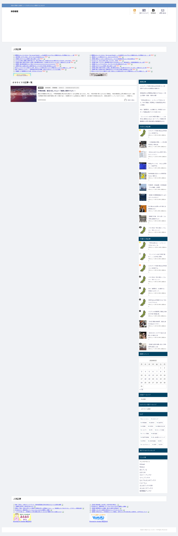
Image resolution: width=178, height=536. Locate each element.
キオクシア (155, 419)
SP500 (144, 441)
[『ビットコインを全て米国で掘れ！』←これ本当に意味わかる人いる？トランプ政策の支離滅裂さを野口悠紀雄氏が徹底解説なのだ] (143, 256)
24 (141, 382)
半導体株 (144, 422)
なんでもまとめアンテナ (148, 480)
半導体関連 (54, 87)
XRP (155, 444)
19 (149, 379)
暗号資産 (155, 433)
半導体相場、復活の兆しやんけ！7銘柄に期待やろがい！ (57, 91)
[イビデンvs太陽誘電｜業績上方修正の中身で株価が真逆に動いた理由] (143, 313)
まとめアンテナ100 (146, 485)
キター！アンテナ (145, 475)
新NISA (152, 422)
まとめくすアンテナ (146, 488)
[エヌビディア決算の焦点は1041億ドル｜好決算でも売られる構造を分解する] (143, 133)
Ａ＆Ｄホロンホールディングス (72, 87)
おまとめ (143, 472)
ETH (161, 444)
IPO (151, 430)
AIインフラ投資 (160, 430)
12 (149, 375)
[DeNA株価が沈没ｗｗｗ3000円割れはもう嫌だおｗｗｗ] (143, 175)
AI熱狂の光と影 (161, 426)
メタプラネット (146, 444)
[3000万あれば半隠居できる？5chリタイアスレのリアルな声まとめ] (143, 302)
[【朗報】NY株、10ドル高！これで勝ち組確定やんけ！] (143, 218)
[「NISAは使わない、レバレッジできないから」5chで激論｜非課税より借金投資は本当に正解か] (143, 245)
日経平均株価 (145, 437)
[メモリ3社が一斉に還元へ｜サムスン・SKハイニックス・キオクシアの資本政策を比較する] (143, 230)
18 (145, 379)
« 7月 (141, 389)
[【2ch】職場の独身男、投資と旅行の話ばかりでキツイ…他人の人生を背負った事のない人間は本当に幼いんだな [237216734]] (143, 323)
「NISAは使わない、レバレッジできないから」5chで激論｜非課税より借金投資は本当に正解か (152, 102)
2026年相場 (152, 441)
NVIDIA (151, 426)
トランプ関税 (145, 433)
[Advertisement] (89, 29)
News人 (142, 467)
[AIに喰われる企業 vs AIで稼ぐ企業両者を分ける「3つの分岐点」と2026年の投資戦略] (143, 208)
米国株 (143, 426)
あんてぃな (143, 469)
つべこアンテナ (145, 477)
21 (157, 379)
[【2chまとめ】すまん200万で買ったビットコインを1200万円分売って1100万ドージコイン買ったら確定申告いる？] (143, 154)
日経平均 (160, 422)
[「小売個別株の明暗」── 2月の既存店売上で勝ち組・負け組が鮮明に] (143, 144)
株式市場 (41, 87)
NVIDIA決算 (47, 87)
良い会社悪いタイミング (159, 437)
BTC (160, 441)
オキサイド (61, 87)
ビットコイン (145, 419)
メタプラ (144, 430)
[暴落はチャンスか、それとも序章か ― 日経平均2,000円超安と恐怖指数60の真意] (143, 165)
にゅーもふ (143, 483)
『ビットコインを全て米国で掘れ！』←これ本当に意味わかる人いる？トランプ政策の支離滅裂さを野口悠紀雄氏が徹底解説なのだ (153, 119)
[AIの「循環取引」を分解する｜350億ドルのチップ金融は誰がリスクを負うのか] (143, 290)
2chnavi (142, 464)
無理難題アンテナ (145, 491)
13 (153, 375)
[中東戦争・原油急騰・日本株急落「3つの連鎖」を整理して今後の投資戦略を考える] (143, 187)
